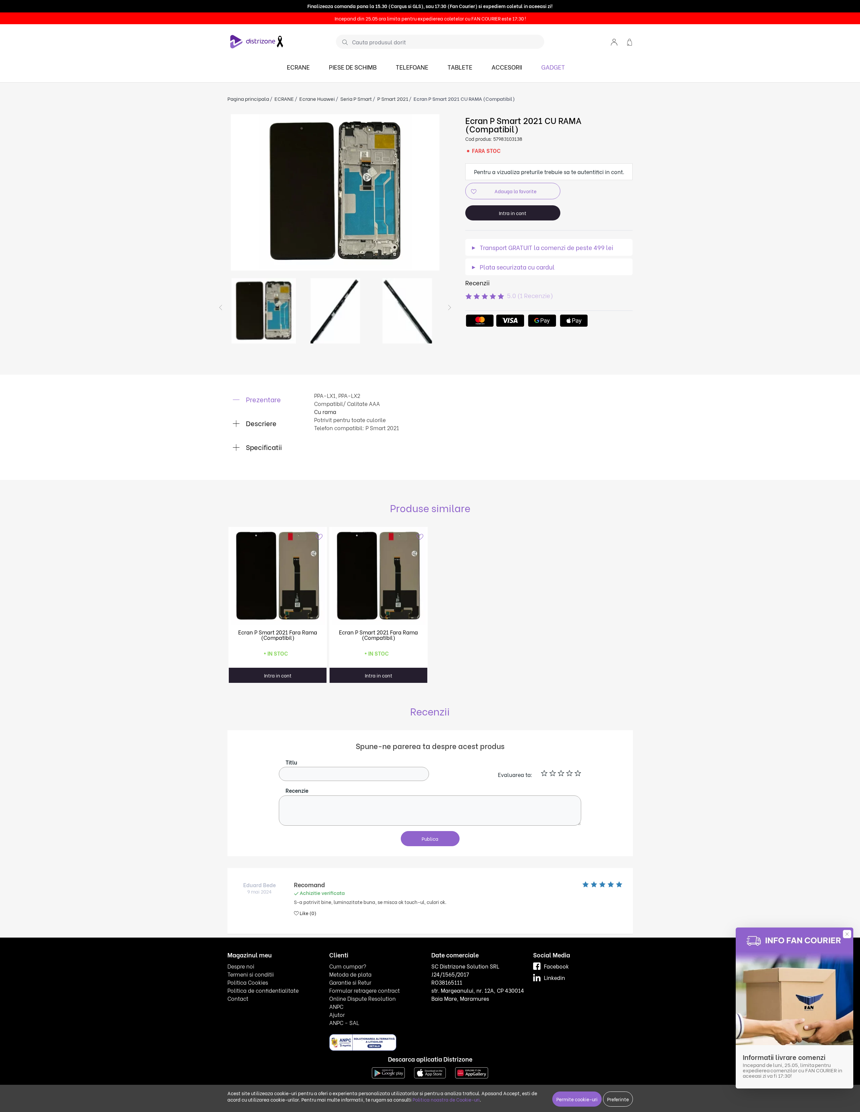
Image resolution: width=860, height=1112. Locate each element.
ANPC (336, 1006)
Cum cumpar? (347, 966)
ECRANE (298, 66)
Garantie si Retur (350, 982)
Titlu (291, 762)
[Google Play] (388, 1072)
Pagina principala (248, 98)
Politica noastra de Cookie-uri (446, 1099)
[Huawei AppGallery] (471, 1072)
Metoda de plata (350, 974)
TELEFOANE (412, 66)
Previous (220, 307)
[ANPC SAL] (362, 1042)
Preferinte (618, 1099)
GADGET (553, 66)
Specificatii (263, 447)
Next (449, 307)
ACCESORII (506, 66)
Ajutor (337, 1014)
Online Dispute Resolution (362, 998)
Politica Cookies (247, 982)
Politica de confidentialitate (263, 990)
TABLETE (459, 66)
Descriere (260, 423)
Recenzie (297, 790)
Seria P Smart (356, 98)
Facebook (556, 966)
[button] (614, 41)
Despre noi (240, 966)
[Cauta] (342, 42)
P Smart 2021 (392, 98)
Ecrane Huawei (317, 98)
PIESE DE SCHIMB (353, 66)
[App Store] (430, 1072)
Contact (237, 998)
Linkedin (554, 977)
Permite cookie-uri (577, 1099)
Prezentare (262, 399)
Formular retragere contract (364, 990)
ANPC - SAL (344, 1022)
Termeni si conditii (250, 974)
